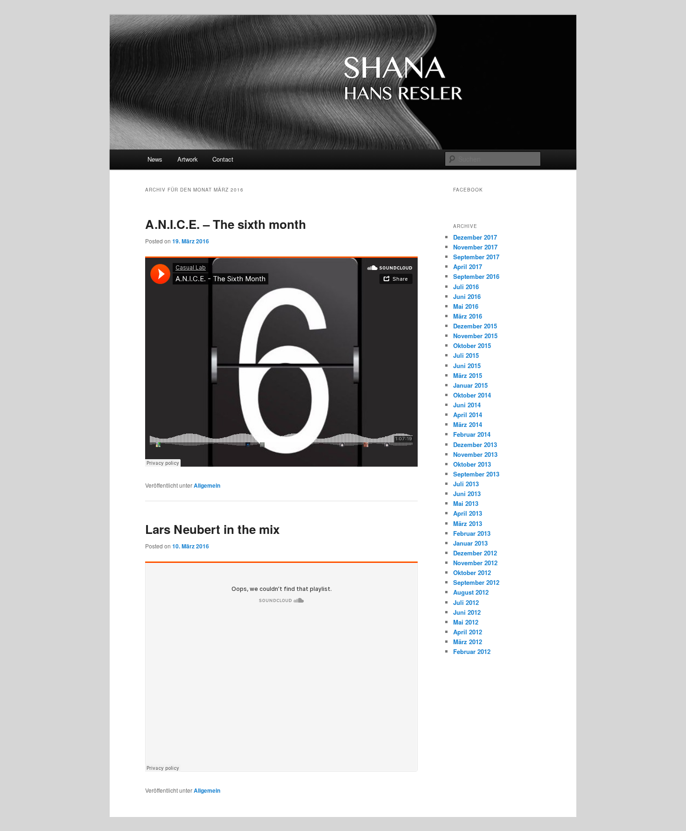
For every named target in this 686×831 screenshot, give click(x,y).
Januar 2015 (470, 385)
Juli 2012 (466, 602)
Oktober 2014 (472, 395)
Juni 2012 (467, 612)
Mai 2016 (465, 306)
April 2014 (467, 414)
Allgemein (207, 485)
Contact (222, 159)
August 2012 (471, 592)
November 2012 (475, 562)
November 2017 (475, 246)
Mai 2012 (465, 622)
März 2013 (467, 523)
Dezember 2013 (475, 444)
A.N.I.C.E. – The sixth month (225, 224)
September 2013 (476, 473)
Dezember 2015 (475, 325)
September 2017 (476, 256)
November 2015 (475, 335)
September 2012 (476, 582)
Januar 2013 (470, 543)
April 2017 (467, 266)
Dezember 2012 (475, 552)
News (154, 159)
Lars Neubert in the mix (212, 529)
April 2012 (467, 631)
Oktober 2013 (472, 464)
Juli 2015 (466, 355)
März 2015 (467, 375)
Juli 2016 (466, 286)
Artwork (187, 159)
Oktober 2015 (472, 345)
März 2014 (467, 424)
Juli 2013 (466, 483)
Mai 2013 (465, 503)
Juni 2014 (467, 404)
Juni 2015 (467, 365)
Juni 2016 (467, 296)
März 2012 (467, 641)
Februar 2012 (471, 651)
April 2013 (467, 513)
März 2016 (467, 316)
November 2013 (475, 454)
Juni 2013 (467, 493)
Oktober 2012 (472, 572)
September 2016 (476, 276)
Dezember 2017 (475, 237)
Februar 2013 (471, 533)
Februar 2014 (471, 434)
